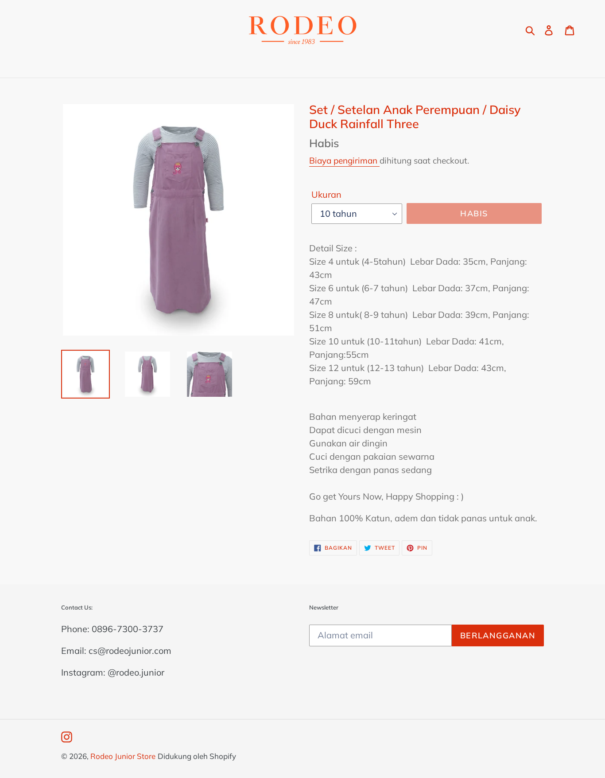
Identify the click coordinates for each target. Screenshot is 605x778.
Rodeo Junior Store (122, 756)
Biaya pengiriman (344, 160)
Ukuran (326, 194)
